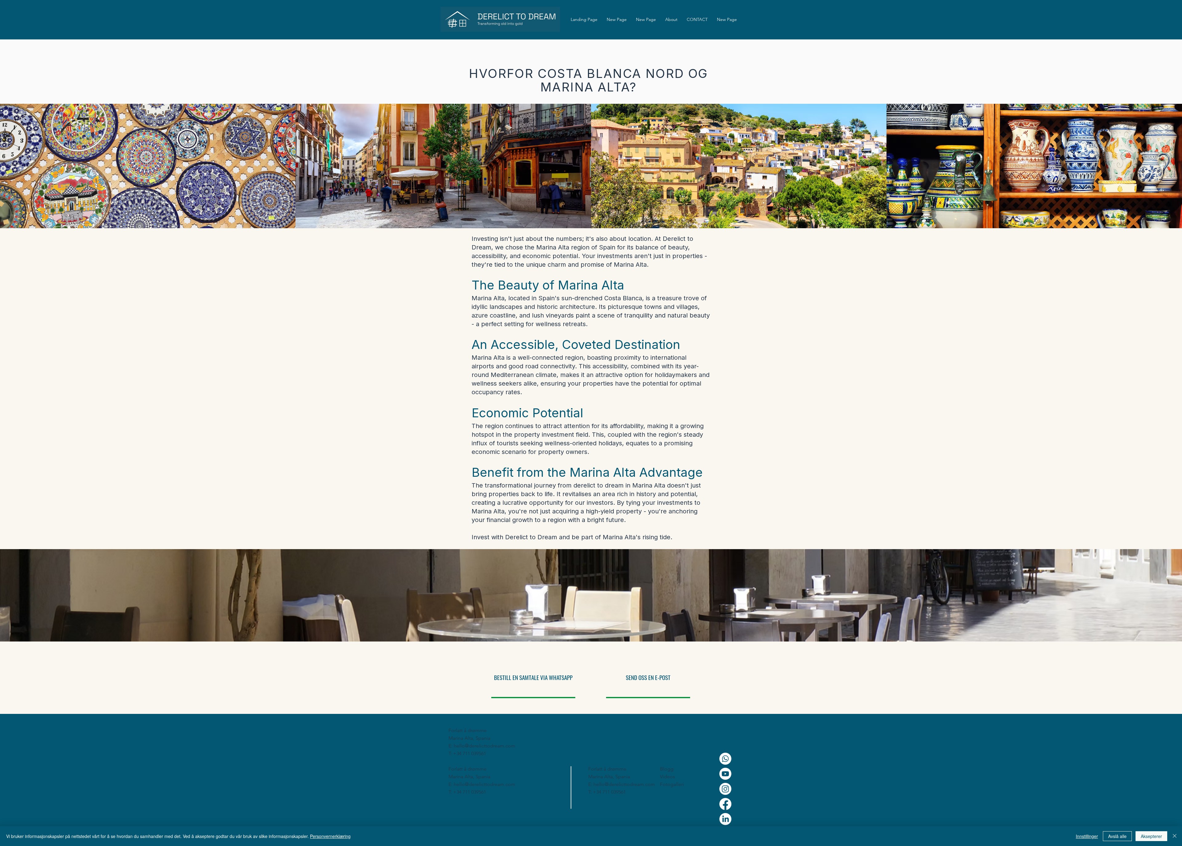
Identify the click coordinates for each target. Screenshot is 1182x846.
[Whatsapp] (725, 759)
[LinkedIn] (725, 819)
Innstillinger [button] (1087, 836)
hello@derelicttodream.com (484, 746)
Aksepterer (1151, 836)
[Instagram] (725, 789)
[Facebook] (725, 804)
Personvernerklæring (330, 836)
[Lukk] (1174, 836)
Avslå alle (1117, 836)
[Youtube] (725, 774)
